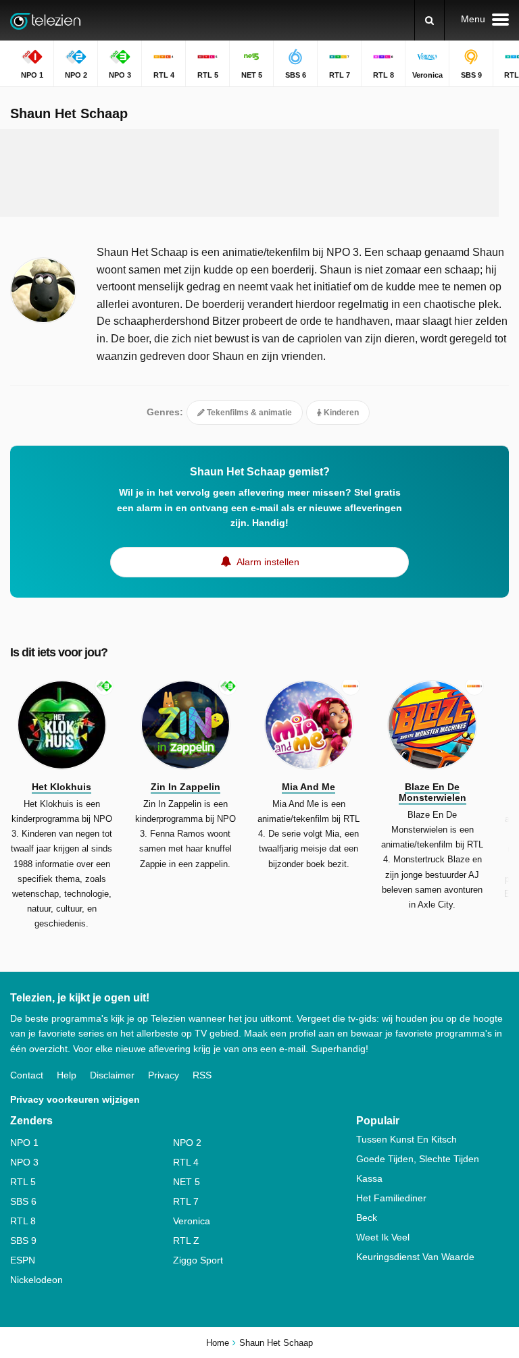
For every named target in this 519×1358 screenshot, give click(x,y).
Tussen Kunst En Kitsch (406, 1139)
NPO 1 (24, 1142)
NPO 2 (187, 1142)
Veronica (191, 1221)
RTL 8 (23, 1221)
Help (66, 1075)
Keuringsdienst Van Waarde (415, 1256)
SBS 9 (23, 1240)
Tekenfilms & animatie (248, 412)
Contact (26, 1075)
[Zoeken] (429, 20)
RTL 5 (23, 1181)
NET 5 (186, 1181)
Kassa (369, 1178)
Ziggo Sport (198, 1260)
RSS (202, 1075)
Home (217, 1343)
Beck (366, 1217)
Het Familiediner (391, 1198)
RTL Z (186, 1240)
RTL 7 (186, 1201)
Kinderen (340, 412)
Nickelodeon (36, 1279)
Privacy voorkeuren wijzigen (75, 1099)
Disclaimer (112, 1075)
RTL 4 (186, 1162)
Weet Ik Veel (383, 1237)
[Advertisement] (259, 172)
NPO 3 (24, 1162)
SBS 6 (23, 1201)
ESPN (22, 1260)
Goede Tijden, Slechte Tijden (417, 1158)
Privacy (163, 1075)
